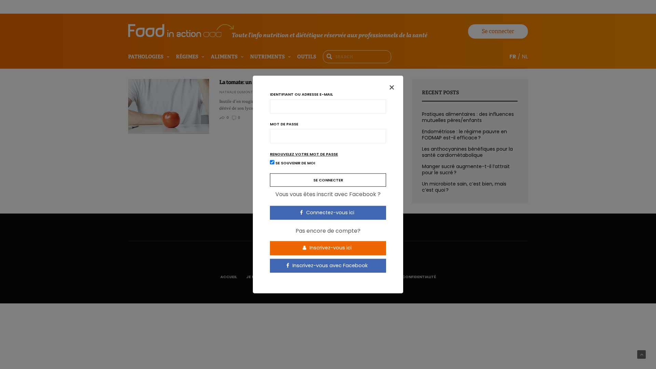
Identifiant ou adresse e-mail (301, 94)
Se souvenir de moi (294, 163)
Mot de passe (284, 124)
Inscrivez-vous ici (330, 247)
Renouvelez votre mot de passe (304, 154)
